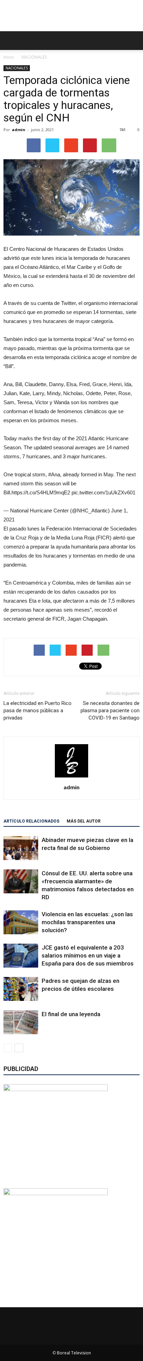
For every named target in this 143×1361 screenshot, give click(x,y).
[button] (133, 40)
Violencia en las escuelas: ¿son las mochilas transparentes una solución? (87, 922)
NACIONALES (17, 68)
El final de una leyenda (71, 1014)
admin (18, 129)
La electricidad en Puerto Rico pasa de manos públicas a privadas (37, 710)
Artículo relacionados (31, 821)
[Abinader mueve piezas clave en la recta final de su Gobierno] (20, 848)
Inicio (8, 57)
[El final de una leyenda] (20, 1022)
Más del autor (84, 821)
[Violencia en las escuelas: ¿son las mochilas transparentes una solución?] (20, 922)
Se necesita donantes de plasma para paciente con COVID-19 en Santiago (110, 710)
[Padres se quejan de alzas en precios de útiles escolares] (20, 989)
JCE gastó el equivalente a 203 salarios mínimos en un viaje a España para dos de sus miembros (88, 955)
